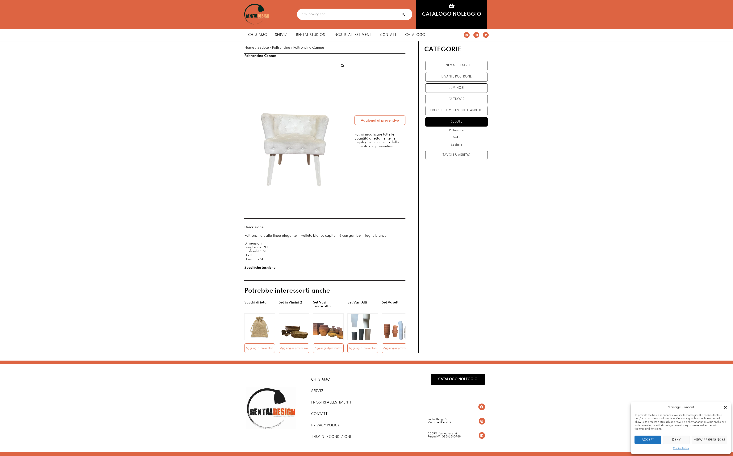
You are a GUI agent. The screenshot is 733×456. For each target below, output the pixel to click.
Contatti (389, 35)
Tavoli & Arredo (456, 155)
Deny (676, 439)
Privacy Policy (325, 425)
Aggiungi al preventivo (380, 120)
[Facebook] (467, 35)
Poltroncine (281, 47)
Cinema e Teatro (456, 65)
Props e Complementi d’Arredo (456, 110)
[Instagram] (476, 35)
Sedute (263, 47)
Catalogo (415, 35)
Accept (648, 439)
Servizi (281, 35)
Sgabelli (456, 145)
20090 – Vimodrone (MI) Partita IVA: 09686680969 (444, 435)
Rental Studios (310, 35)
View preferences (709, 439)
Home (249, 47)
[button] (725, 407)
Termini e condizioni (331, 437)
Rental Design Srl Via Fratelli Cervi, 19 (439, 421)
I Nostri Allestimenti (352, 35)
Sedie (456, 137)
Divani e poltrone (456, 76)
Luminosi (456, 88)
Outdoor (456, 99)
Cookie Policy (681, 448)
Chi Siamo (257, 35)
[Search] (403, 14)
